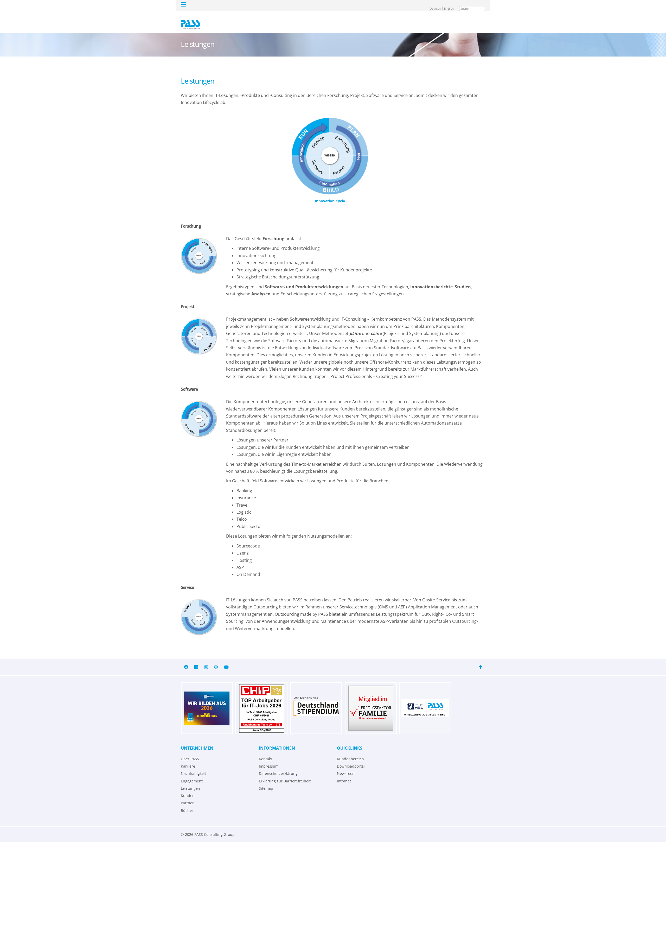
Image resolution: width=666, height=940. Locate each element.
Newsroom (346, 765)
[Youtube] (226, 659)
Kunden (188, 788)
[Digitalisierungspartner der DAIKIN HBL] (425, 701)
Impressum (269, 758)
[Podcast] (216, 659)
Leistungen (190, 780)
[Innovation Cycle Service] (199, 610)
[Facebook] (186, 659)
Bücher (187, 802)
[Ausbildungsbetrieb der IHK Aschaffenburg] (207, 701)
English (451, 5)
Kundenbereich (350, 751)
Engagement (192, 773)
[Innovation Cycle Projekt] (199, 329)
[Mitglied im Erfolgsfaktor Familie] (371, 701)
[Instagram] (206, 659)
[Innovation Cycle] (330, 148)
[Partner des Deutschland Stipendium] (316, 701)
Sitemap (266, 780)
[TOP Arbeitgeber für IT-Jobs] (261, 701)
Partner (187, 795)
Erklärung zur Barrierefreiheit (285, 773)
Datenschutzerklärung (278, 765)
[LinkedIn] (196, 659)
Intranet (344, 773)
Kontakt (265, 751)
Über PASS (190, 751)
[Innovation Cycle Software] (199, 411)
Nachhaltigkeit (193, 765)
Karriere (188, 758)
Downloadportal (351, 758)
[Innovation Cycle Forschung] (199, 248)
